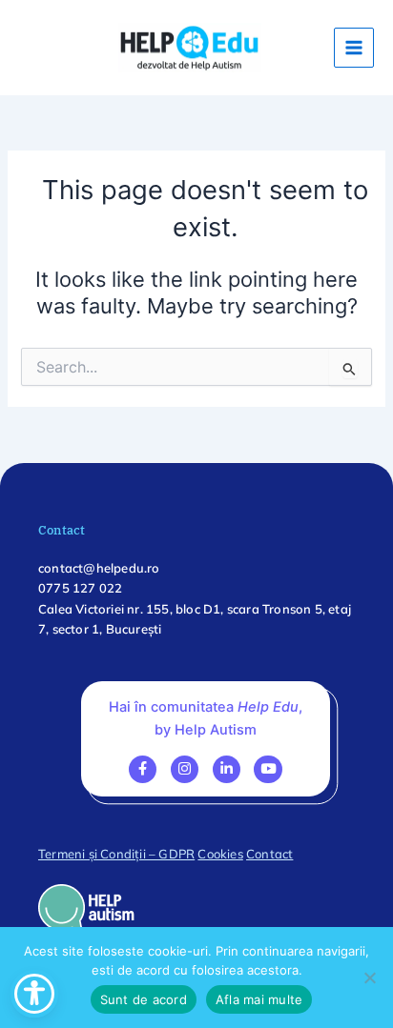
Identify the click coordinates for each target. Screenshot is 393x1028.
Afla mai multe (259, 999)
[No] (369, 977)
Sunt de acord (143, 999)
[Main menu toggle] (354, 48)
